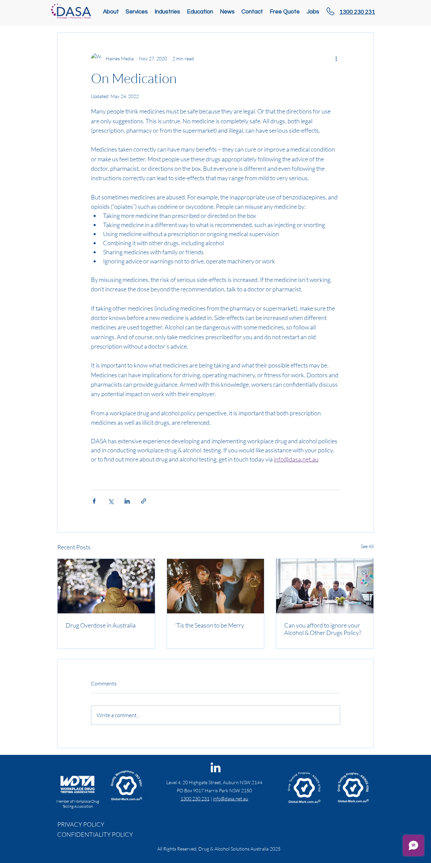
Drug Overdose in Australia (101, 625)
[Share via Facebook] (94, 501)
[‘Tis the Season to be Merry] (215, 586)
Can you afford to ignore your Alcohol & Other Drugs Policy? (322, 628)
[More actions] (336, 58)
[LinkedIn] (215, 767)
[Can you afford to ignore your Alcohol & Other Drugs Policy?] (324, 586)
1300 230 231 (194, 798)
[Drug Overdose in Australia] (106, 586)
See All (367, 546)
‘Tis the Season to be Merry (209, 625)
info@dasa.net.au (230, 798)
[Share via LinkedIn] (127, 501)
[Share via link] (143, 501)
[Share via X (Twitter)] (110, 501)
